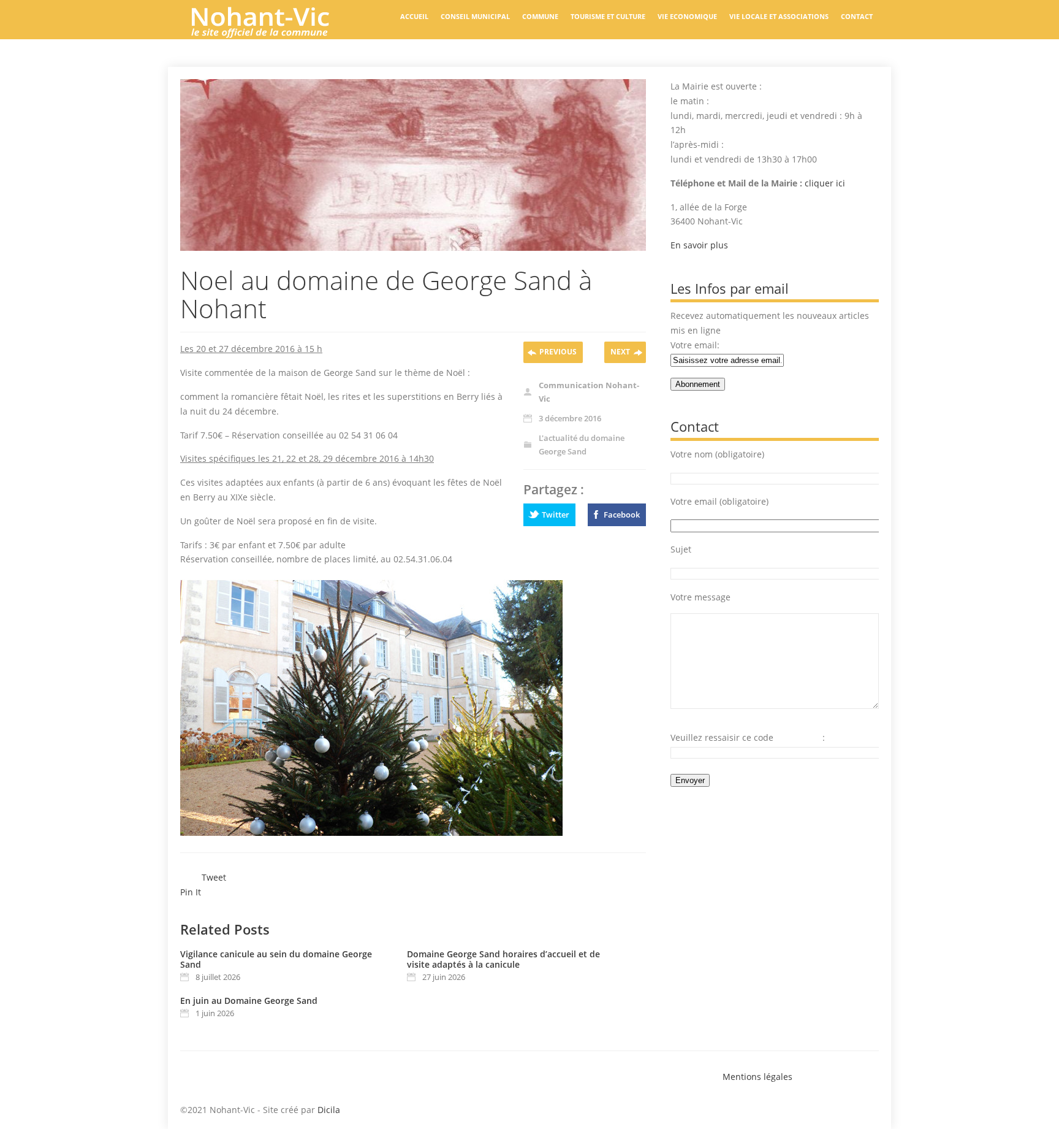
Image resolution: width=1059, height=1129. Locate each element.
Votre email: (694, 345)
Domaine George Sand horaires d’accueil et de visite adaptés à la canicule (503, 959)
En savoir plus (699, 245)
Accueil (414, 16)
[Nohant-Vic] (272, 33)
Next (620, 351)
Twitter (555, 514)
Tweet (214, 877)
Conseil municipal (475, 16)
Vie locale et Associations (779, 16)
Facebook (622, 514)
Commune (540, 16)
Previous (558, 351)
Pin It (190, 892)
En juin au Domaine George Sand (248, 1000)
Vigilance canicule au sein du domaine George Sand (276, 959)
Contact (857, 16)
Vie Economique (687, 16)
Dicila (328, 1110)
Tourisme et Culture (608, 16)
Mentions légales (757, 1076)
